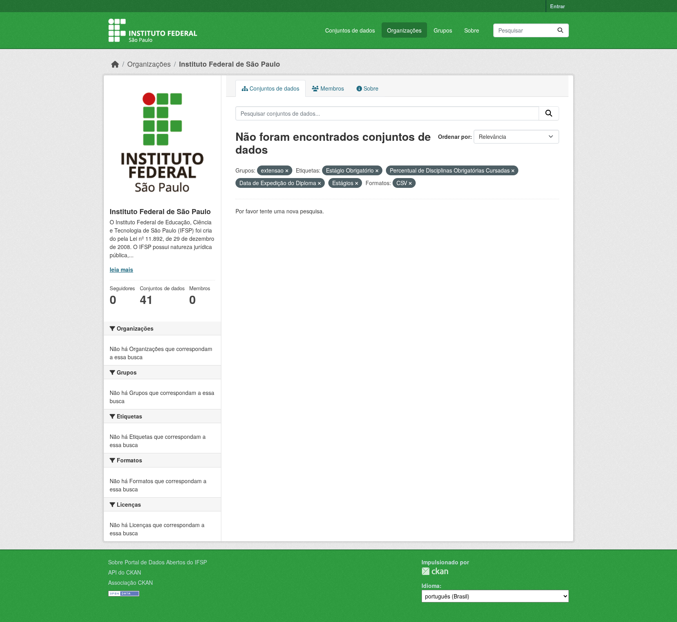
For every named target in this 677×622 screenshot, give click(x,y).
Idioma (431, 585)
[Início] (115, 64)
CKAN (435, 571)
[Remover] (286, 170)
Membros (331, 88)
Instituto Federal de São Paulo (229, 64)
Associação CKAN (130, 582)
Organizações (404, 30)
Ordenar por (454, 136)
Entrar (557, 6)
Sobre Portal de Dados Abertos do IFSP (157, 562)
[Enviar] (560, 30)
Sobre (471, 30)
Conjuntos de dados (350, 30)
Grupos (443, 30)
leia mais (121, 269)
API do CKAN (124, 572)
